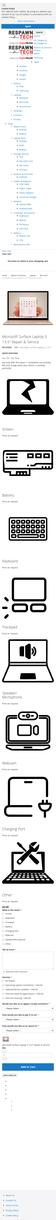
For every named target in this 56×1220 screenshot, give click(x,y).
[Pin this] (8, 1094)
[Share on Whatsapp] (14, 1101)
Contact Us (11, 1200)
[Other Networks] (8, 1098)
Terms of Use (12, 1205)
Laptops (33, 275)
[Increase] (4, 1059)
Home (4, 275)
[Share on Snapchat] (14, 1105)
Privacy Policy (12, 1210)
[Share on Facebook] (8, 1081)
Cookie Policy (12, 1215)
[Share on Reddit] (14, 1110)
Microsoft (44, 275)
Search (37, 36)
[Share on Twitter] (8, 1085)
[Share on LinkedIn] (8, 1090)
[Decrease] (4, 1051)
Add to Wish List (9, 1075)
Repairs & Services (18, 275)
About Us (10, 1195)
